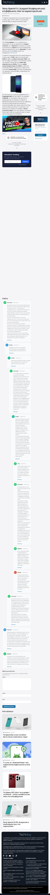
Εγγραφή (25, 161)
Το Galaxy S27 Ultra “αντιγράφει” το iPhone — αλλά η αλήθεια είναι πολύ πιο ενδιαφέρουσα (16, 794)
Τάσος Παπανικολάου (15, 13)
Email (3, 699)
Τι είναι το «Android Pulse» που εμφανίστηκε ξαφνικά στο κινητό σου (16, 764)
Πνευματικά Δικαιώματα (7, 888)
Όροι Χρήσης (5, 887)
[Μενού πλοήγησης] (46, 2)
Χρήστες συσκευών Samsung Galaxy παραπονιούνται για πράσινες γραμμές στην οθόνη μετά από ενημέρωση (36, 872)
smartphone (13, 52)
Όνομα (4, 693)
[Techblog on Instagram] (6, 855)
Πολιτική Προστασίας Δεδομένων (14, 887)
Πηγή (3, 133)
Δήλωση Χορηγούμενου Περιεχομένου (35, 887)
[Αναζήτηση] (42, 2)
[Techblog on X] (13, 855)
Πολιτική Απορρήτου (22, 164)
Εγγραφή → (40, 135)
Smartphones (6, 15)
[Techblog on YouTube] (10, 855)
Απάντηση (9, 340)
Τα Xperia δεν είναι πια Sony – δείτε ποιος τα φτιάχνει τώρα (15, 736)
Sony (16, 42)
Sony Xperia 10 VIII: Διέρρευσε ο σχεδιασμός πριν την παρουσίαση (16, 824)
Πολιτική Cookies (24, 887)
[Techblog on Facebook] (3, 855)
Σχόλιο (4, 677)
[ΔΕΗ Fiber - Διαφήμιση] (41, 21)
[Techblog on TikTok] (16, 855)
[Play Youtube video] (16, 32)
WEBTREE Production (30, 890)
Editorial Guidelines (24, 888)
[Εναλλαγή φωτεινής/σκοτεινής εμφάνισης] (44, 2)
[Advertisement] (16, 232)
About (24, 890)
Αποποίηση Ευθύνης (16, 888)
